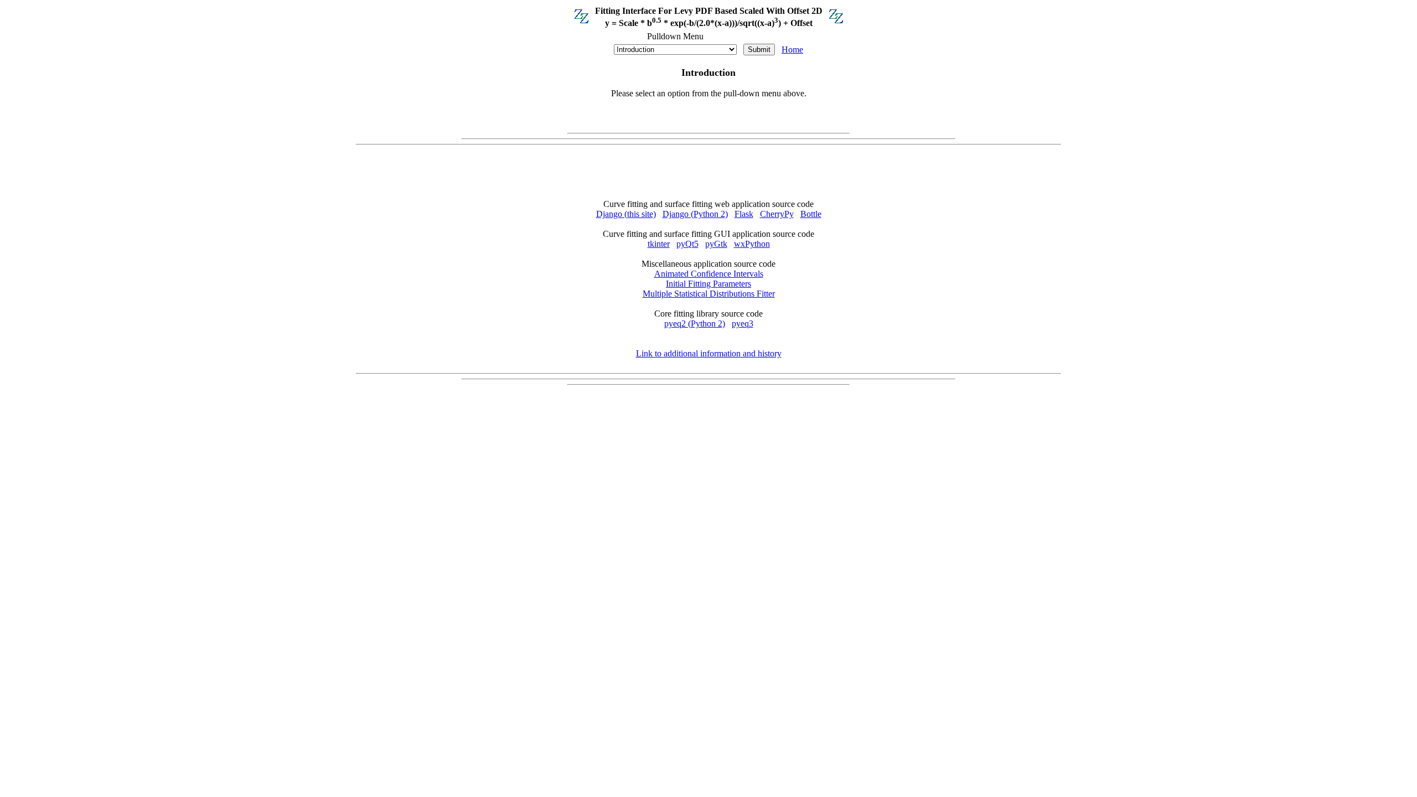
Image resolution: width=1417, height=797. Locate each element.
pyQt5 (687, 244)
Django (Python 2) (695, 214)
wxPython (752, 244)
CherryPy (777, 214)
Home (792, 49)
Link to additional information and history (709, 353)
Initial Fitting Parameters (708, 283)
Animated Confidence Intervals (708, 273)
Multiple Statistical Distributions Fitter (709, 293)
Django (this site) (626, 214)
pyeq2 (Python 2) (694, 323)
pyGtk (716, 244)
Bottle (810, 214)
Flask (744, 214)
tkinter (659, 244)
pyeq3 (742, 323)
